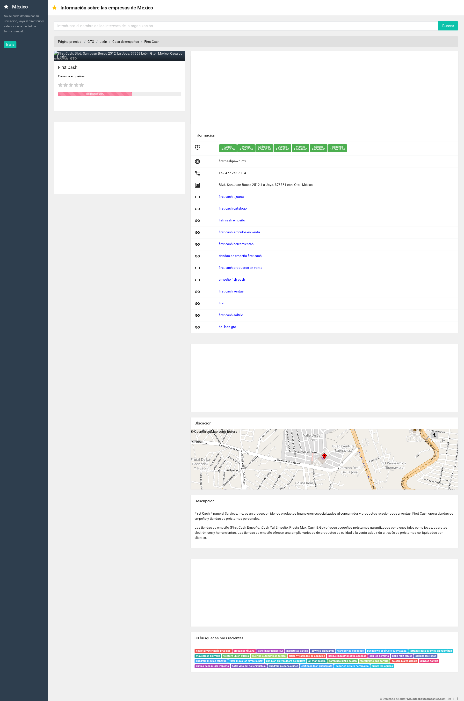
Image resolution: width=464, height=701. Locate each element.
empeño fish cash (232, 279)
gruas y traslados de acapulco (307, 655)
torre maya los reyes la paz (246, 661)
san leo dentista (379, 655)
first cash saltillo (231, 315)
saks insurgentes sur (270, 650)
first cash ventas (231, 291)
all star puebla (317, 661)
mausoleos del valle (208, 655)
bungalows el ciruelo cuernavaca (386, 650)
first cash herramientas (236, 244)
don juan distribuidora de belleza (285, 661)
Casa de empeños (125, 42)
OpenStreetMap (206, 431)
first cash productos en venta (240, 268)
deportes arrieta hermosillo (352, 666)
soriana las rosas (425, 655)
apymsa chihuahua (323, 650)
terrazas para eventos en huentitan (431, 650)
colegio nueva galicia (404, 661)
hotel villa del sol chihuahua (249, 666)
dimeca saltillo (429, 661)
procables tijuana (244, 650)
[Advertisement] (119, 156)
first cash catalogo (233, 208)
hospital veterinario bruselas (213, 650)
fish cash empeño (232, 220)
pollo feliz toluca (402, 655)
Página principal (70, 42)
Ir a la (10, 44)
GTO (90, 42)
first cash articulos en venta (239, 232)
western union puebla (236, 655)
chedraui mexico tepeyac (211, 661)
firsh (222, 303)
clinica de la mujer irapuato (212, 666)
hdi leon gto (227, 327)
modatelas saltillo (297, 650)
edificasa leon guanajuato (316, 666)
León (103, 42)
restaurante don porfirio (374, 661)
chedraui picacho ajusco (283, 666)
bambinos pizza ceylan (343, 661)
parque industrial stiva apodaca (347, 655)
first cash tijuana (231, 196)
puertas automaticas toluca (269, 655)
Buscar (448, 25)
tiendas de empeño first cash (240, 256)
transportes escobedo (350, 650)
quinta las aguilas (382, 666)
